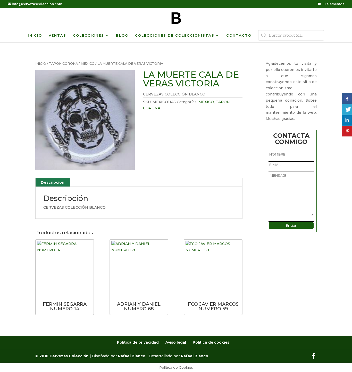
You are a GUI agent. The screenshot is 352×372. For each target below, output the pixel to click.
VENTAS (57, 35)
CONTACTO (239, 35)
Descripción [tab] (52, 182)
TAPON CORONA (63, 64)
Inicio (40, 64)
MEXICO (88, 64)
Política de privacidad (138, 342)
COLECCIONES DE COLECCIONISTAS (174, 35)
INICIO (35, 35)
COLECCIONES (88, 35)
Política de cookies (211, 342)
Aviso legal (175, 342)
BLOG (122, 35)
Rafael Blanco (131, 356)
